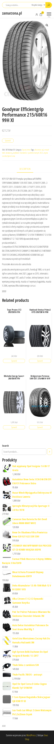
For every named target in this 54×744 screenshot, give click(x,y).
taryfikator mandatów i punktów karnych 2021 (28, 152)
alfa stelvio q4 (38, 149)
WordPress (31, 735)
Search (5, 445)
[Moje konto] (36, 14)
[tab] (27, 169)
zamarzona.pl (12, 13)
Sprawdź (8, 140)
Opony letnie (26, 149)
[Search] (49, 451)
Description (25, 169)
